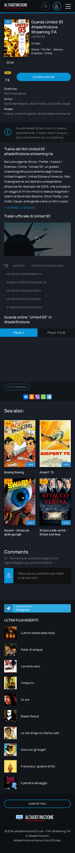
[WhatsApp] (43, 396)
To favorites (18, 387)
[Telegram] (49, 396)
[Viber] (37, 396)
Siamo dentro (24, 608)
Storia (35, 49)
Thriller (46, 49)
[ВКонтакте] (25, 396)
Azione (58, 49)
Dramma (36, 53)
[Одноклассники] (31, 396)
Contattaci (37, 803)
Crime (48, 53)
